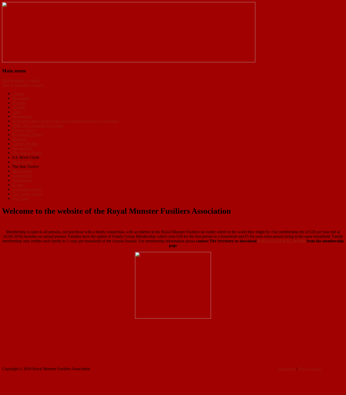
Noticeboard (22, 162)
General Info (22, 175)
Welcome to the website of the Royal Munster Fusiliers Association (65, 121)
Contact (18, 93)
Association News (26, 189)
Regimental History (27, 134)
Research (19, 139)
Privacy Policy (23, 130)
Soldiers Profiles (25, 144)
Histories (19, 103)
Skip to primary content (21, 80)
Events (17, 185)
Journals (18, 107)
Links (16, 112)
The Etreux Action (27, 153)
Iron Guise (20, 198)
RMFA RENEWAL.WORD (282, 241)
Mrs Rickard (22, 171)
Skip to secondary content (22, 85)
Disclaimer (20, 98)
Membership (22, 116)
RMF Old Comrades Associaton (38, 125)
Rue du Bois (22, 148)
